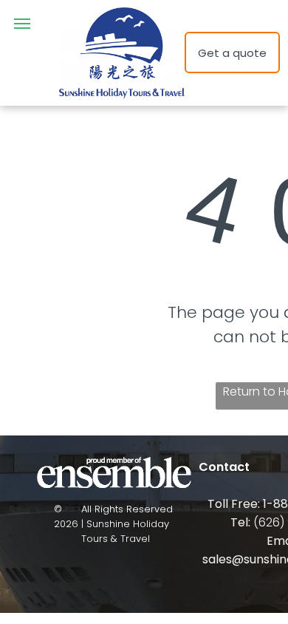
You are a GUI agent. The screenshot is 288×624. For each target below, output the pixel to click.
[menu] (22, 23)
